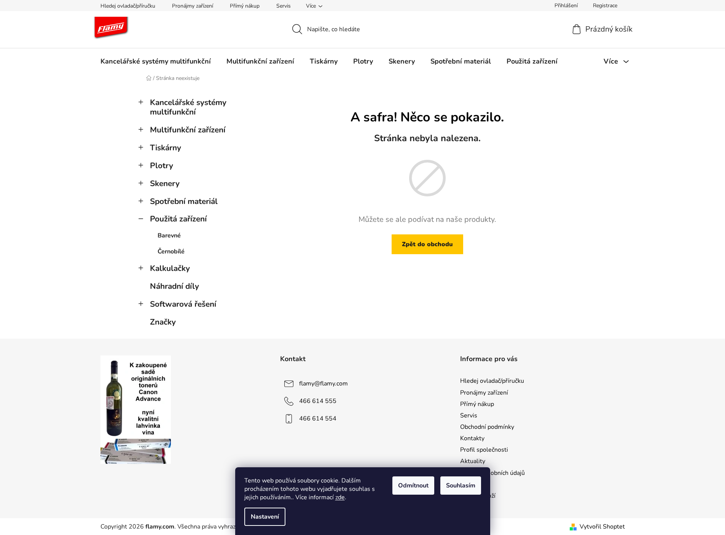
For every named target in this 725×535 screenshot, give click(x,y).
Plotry (161, 165)
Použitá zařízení (178, 218)
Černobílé (171, 251)
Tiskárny (165, 147)
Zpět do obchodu (427, 244)
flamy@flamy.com (323, 383)
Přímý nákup (245, 6)
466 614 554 (317, 418)
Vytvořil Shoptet (602, 526)
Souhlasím (460, 485)
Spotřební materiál (184, 201)
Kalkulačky (170, 268)
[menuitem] (155, 61)
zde (340, 497)
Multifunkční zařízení (187, 129)
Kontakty (472, 438)
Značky (163, 322)
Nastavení (265, 517)
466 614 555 (317, 401)
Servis (283, 6)
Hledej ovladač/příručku (127, 6)
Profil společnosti (484, 450)
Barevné (169, 235)
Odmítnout (413, 485)
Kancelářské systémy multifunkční (188, 107)
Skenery (165, 183)
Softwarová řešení (183, 304)
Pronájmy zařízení (192, 6)
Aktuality (472, 461)
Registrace (605, 5)
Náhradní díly (174, 286)
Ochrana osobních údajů (492, 473)
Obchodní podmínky (487, 427)
